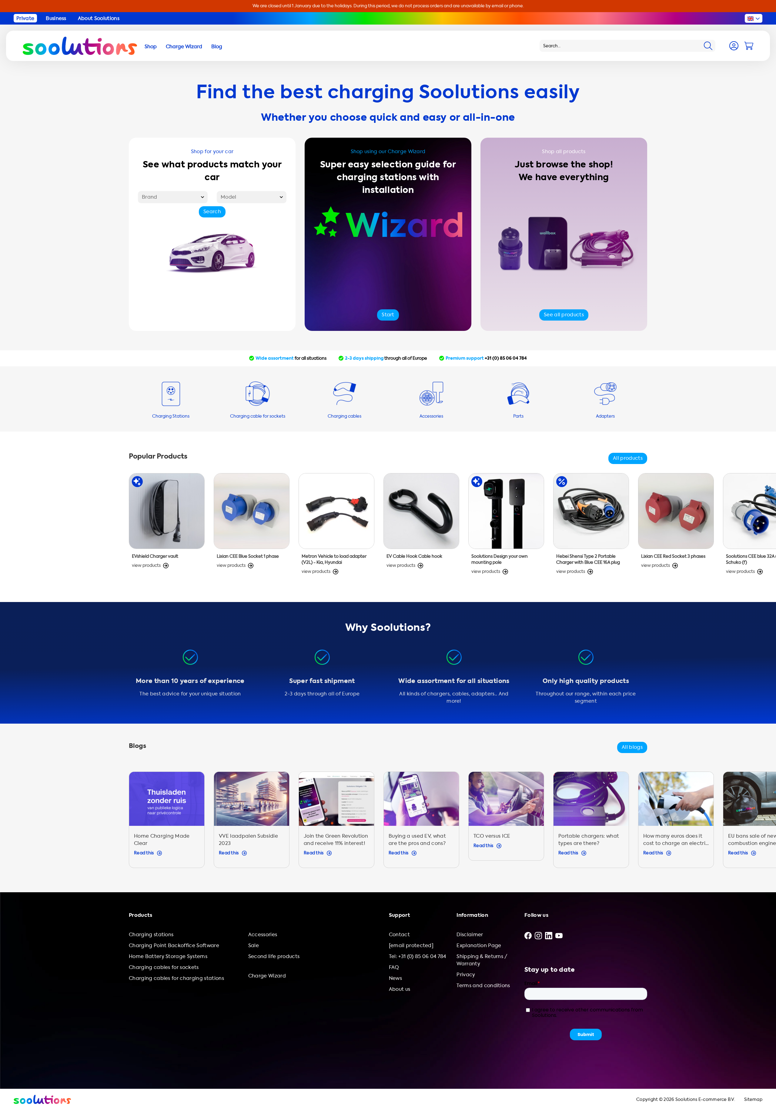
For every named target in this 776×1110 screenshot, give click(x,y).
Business (56, 18)
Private (25, 18)
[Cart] (748, 45)
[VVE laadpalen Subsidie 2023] (251, 823)
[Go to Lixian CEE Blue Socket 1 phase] (251, 527)
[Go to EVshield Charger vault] (167, 527)
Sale (253, 945)
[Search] (708, 46)
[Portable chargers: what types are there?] (591, 823)
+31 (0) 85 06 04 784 (506, 358)
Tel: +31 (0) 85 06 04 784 (417, 956)
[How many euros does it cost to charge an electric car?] (676, 823)
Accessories (262, 934)
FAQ (394, 967)
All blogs (632, 747)
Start (388, 314)
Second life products (273, 956)
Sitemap (753, 1099)
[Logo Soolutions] (80, 46)
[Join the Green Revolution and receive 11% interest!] (336, 823)
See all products (564, 314)
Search (212, 211)
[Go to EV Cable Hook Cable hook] (421, 527)
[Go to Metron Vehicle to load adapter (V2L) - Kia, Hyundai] (336, 527)
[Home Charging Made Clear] (166, 823)
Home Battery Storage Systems (168, 956)
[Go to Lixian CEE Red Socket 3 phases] (676, 527)
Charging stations (151, 934)
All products (628, 458)
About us (399, 989)
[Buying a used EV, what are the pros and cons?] (421, 823)
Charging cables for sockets (164, 967)
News (395, 978)
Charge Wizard (267, 976)
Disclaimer (470, 934)
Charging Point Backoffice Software (174, 945)
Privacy (466, 974)
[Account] (733, 45)
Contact (399, 934)
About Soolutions (98, 18)
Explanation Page (479, 945)
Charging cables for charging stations (176, 978)
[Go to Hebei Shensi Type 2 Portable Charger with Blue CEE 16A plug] (591, 527)
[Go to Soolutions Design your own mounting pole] (506, 527)
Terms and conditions (483, 985)
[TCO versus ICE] (506, 823)
